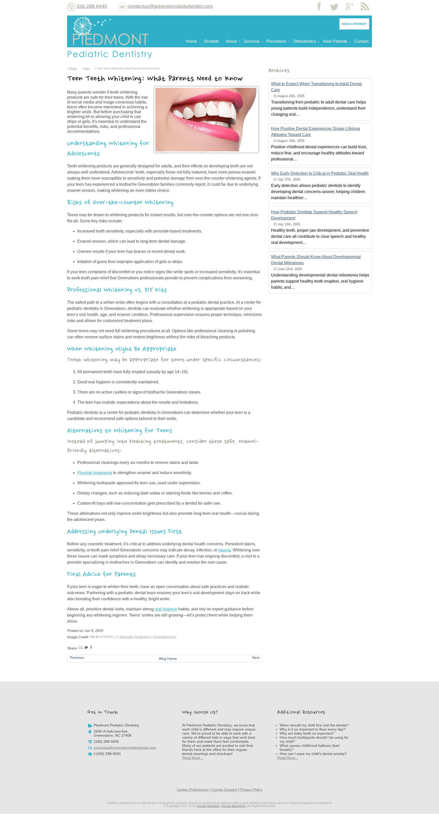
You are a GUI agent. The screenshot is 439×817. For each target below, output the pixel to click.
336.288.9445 (92, 6)
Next (255, 657)
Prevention (276, 41)
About (231, 41)
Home (191, 41)
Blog (86, 68)
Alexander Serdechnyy (135, 636)
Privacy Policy (251, 789)
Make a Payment (354, 23)
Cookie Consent (224, 789)
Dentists (211, 41)
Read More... (192, 758)
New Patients (335, 41)
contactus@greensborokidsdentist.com (170, 6)
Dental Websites (208, 806)
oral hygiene (166, 609)
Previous (77, 657)
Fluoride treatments (94, 473)
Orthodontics (304, 41)
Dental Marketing (233, 806)
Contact (361, 41)
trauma (224, 550)
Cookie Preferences (193, 789)
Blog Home (168, 658)
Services (251, 41)
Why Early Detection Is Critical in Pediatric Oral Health (320, 173)
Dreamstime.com (164, 636)
